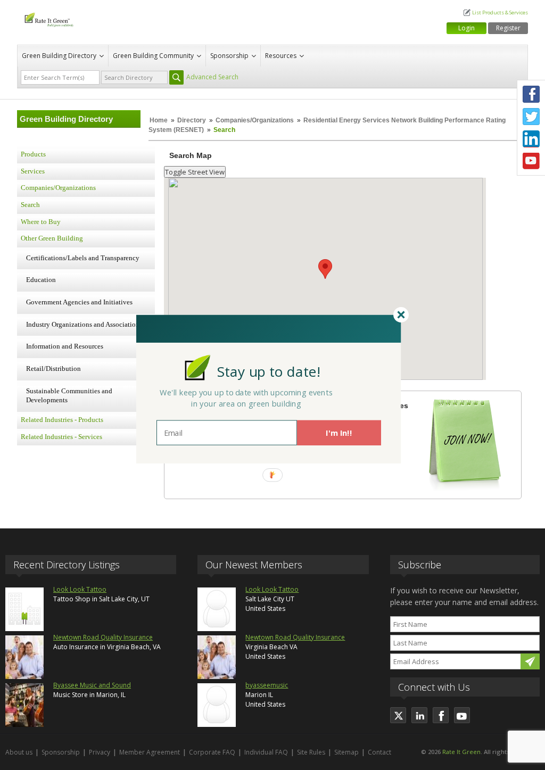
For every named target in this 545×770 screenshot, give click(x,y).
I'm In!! (339, 432)
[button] (268, 371)
